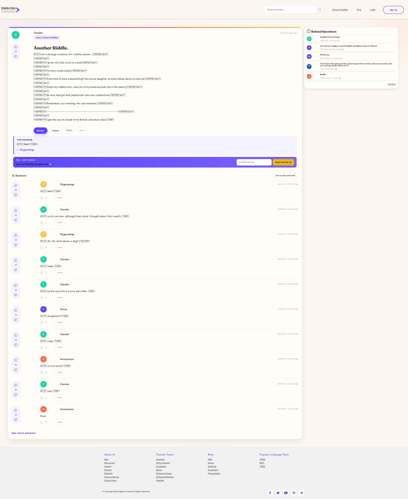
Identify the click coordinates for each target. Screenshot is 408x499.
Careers (107, 466)
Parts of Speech (163, 463)
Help (106, 459)
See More (392, 84)
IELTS (262, 463)
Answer (40, 130)
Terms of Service (111, 477)
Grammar (160, 459)
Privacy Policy (110, 480)
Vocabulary (161, 466)
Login (372, 9)
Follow (55, 130)
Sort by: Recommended (285, 175)
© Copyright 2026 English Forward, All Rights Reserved (125, 491)
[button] (363, 9)
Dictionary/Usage (164, 473)
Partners (108, 470)
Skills (210, 459)
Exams (211, 463)
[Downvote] (15, 56)
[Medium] (293, 492)
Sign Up (393, 9)
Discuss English (340, 9)
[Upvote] (15, 47)
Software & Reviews (165, 477)
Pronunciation (214, 473)
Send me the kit (283, 162)
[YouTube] (285, 492)
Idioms (159, 470)
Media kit (108, 473)
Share (69, 130)
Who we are (109, 463)
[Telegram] (301, 492)
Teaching (160, 480)
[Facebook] (270, 492)
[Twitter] (277, 492)
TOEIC (262, 466)
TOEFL (263, 459)
